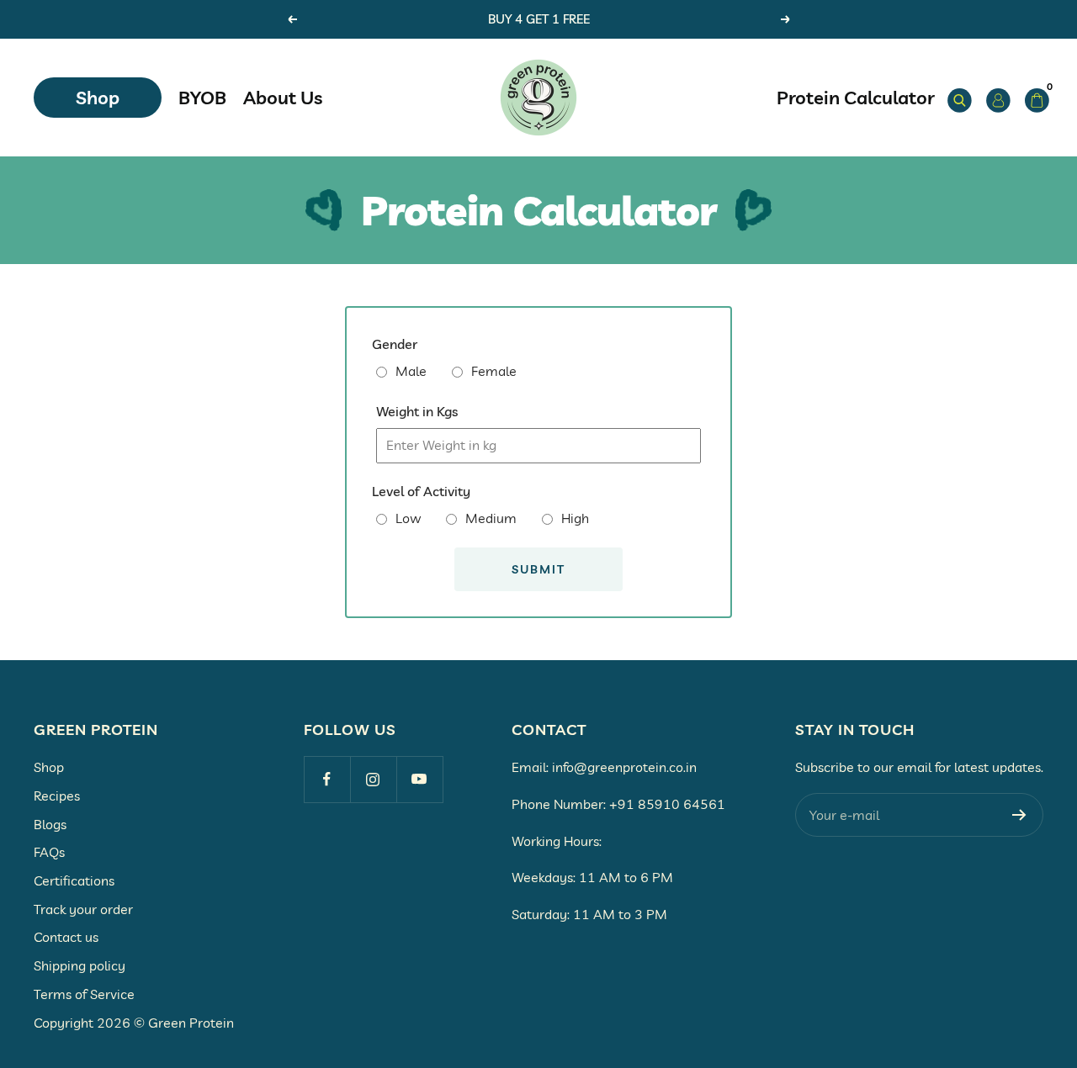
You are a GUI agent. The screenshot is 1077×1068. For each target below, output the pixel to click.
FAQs (49, 851)
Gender (394, 344)
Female (494, 370)
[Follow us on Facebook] (327, 779)
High (575, 518)
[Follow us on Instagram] (373, 779)
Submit (538, 569)
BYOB (202, 97)
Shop (97, 97)
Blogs (50, 824)
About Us (282, 97)
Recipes (57, 795)
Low (408, 518)
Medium (491, 518)
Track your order (83, 909)
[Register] (1019, 815)
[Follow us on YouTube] (419, 779)
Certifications (74, 880)
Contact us (66, 936)
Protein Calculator (856, 97)
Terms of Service (84, 994)
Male (411, 370)
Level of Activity (421, 491)
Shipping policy (79, 965)
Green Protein (191, 1022)
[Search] (956, 97)
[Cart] (1034, 97)
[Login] (995, 97)
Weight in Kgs (417, 411)
